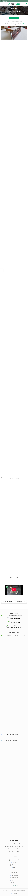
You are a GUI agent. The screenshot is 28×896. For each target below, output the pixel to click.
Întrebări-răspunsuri (14, 844)
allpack (9, 24)
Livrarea (15, 862)
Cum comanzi (15, 860)
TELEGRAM (15, 878)
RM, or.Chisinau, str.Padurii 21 (15, 615)
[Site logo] (14, 4)
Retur (14, 867)
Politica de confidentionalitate (14, 846)
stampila (7, 55)
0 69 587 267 (17, 1)
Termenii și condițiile (14, 849)
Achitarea (15, 865)
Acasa (9, 11)
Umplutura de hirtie (11, 740)
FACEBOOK (15, 880)
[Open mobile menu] (1, 4)
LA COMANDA (15, 851)
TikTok (15, 883)
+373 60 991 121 (15, 622)
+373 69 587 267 (15, 618)
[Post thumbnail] (7, 683)
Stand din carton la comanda (20, 636)
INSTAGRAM (15, 875)
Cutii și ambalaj (16, 11)
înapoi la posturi (14, 601)
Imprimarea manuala (12, 734)
